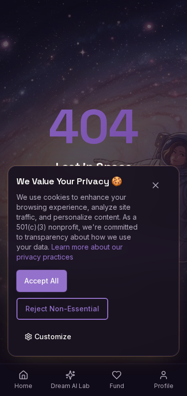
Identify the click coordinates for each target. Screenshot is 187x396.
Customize (52, 336)
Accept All (41, 280)
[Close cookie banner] (160, 185)
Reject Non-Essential (62, 308)
